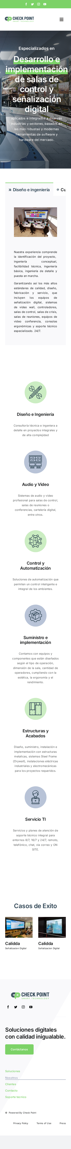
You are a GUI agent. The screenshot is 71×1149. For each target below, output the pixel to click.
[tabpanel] (35, 270)
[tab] (29, 189)
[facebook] (26, 4)
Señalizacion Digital (15, 948)
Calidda (12, 943)
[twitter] (32, 4)
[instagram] (38, 4)
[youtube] (44, 4)
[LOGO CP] (19, 17)
